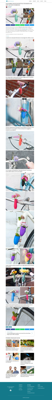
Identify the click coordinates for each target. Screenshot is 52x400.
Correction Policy (30, 388)
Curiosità (34, 1)
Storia (45, 1)
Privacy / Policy (40, 386)
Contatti (20, 388)
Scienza (30, 1)
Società (41, 1)
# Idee (7, 326)
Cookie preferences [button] (41, 388)
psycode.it (20, 389)
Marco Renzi (10, 6)
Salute (38, 1)
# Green (10, 326)
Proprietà (28, 391)
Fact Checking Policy (30, 386)
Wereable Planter (25, 29)
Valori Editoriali (29, 389)
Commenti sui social (30, 392)
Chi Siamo (20, 386)
